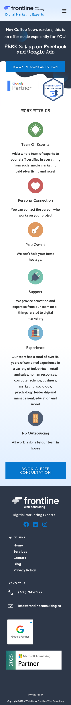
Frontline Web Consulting (51, 701)
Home (18, 545)
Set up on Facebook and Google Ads (35, 50)
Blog (17, 564)
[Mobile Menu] (65, 10)
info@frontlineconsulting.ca (39, 606)
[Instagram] (45, 524)
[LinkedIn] (35, 524)
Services (20, 552)
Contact (20, 558)
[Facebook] (26, 524)
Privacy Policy (25, 570)
